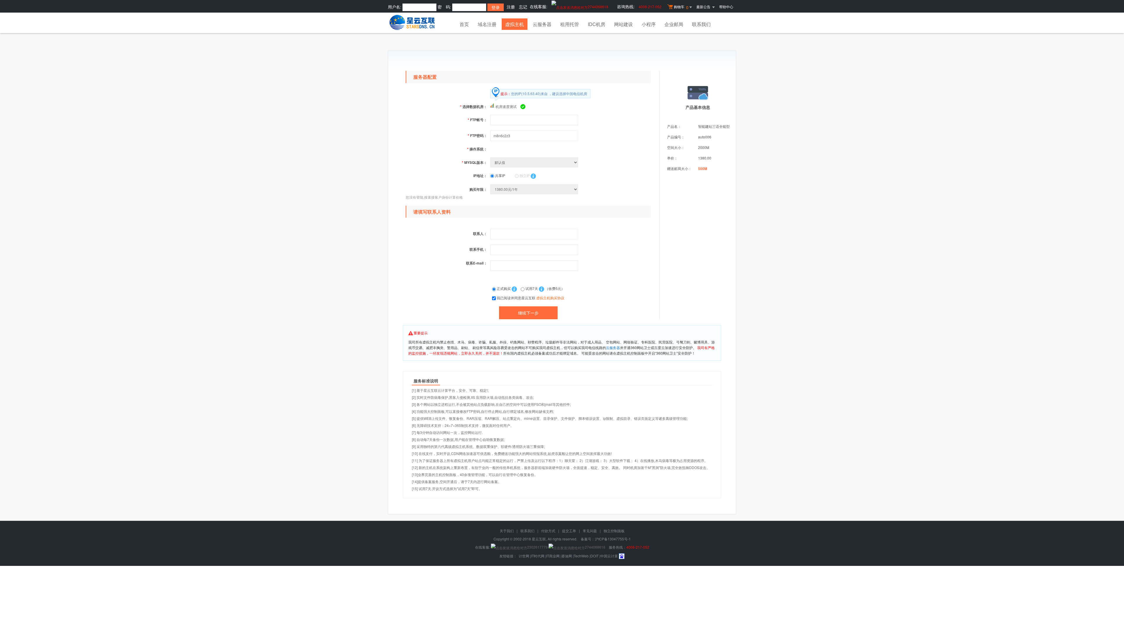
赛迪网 (566, 555)
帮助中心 (726, 6)
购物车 (681, 7)
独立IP (524, 175)
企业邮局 (673, 24)
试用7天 (532, 288)
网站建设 (623, 24)
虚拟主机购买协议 (550, 297)
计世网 (524, 555)
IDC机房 (596, 24)
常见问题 (590, 530)
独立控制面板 (614, 530)
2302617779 (537, 547)
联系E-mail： (476, 263)
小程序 (649, 24)
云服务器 (542, 24)
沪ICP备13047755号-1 (613, 538)
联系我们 (701, 24)
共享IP (499, 175)
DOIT (594, 555)
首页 (464, 24)
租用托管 (569, 24)
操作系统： (477, 149)
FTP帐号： (477, 119)
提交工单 (569, 530)
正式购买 (504, 288)
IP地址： (480, 175)
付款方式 (548, 530)
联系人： (480, 233)
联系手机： (478, 249)
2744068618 (598, 6)
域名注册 (487, 24)
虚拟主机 (514, 24)
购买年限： (478, 189)
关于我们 (507, 530)
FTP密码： (477, 135)
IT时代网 (537, 555)
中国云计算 (609, 555)
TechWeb (581, 555)
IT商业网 (553, 555)
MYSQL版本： (474, 162)
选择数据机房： (473, 106)
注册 (511, 7)
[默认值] (534, 162)
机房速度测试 (506, 106)
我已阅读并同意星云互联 (530, 297)
